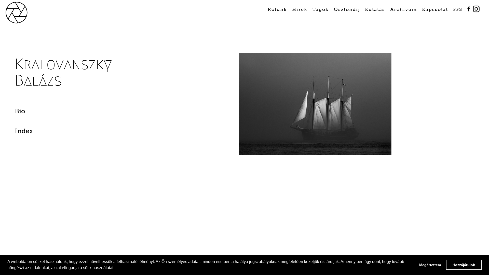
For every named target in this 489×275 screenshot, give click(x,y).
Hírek (299, 9)
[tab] (49, 112)
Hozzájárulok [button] (464, 265)
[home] (25, 12)
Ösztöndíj (347, 9)
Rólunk (277, 9)
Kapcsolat (435, 9)
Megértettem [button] (430, 265)
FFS (457, 9)
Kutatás (375, 9)
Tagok (321, 9)
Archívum (403, 9)
